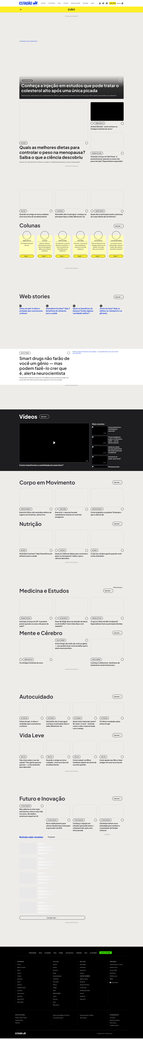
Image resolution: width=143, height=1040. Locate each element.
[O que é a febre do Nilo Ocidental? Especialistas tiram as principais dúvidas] (107, 606)
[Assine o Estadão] (112, 3)
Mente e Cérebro (25, 353)
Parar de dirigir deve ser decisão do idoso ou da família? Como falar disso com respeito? (98, 246)
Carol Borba (80, 240)
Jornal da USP (113, 970)
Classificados (83, 987)
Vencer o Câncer (63, 240)
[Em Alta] (100, 3)
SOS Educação (113, 976)
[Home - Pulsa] (71, 9)
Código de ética (19, 1020)
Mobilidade (56, 961)
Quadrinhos (83, 970)
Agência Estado (84, 979)
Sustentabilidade (57, 976)
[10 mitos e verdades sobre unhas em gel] (112, 709)
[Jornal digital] (106, 3)
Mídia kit (17, 1022)
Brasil (18, 970)
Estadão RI (82, 996)
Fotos (54, 1002)
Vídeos (54, 996)
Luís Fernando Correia (116, 240)
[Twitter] (119, 1033)
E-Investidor (48, 953)
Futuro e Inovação (27, 80)
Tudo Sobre (56, 982)
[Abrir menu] (20, 9)
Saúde (54, 973)
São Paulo (55, 970)
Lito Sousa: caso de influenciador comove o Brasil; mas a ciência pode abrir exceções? (116, 246)
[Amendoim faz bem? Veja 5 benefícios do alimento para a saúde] (35, 539)
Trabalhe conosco (114, 1025)
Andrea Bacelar (27, 240)
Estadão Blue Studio (85, 990)
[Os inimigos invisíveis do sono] (35, 648)
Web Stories (56, 1005)
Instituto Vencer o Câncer (116, 964)
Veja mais (117, 226)
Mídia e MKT (20, 999)
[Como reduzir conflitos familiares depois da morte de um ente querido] (85, 748)
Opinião (55, 964)
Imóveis (82, 993)
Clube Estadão (32, 953)
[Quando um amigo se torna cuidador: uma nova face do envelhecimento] (35, 199)
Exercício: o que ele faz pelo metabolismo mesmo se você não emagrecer (80, 246)
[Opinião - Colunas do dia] (103, 3)
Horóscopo (83, 967)
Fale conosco (113, 1022)
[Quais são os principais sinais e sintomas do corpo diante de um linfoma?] (107, 199)
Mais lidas (19, 996)
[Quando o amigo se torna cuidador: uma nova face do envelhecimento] (58, 748)
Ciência (19, 973)
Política (55, 967)
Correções (112, 1017)
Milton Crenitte (98, 240)
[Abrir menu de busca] (122, 9)
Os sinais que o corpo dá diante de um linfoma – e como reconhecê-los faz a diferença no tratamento (63, 247)
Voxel (54, 990)
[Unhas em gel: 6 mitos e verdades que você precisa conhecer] (31, 709)
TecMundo (79, 953)
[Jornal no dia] (116, 993)
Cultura (19, 976)
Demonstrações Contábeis (86, 1015)
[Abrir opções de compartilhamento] (120, 80)
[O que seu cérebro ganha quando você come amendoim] (107, 539)
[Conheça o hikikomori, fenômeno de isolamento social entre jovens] (107, 648)
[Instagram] (123, 1033)
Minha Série (20, 1002)
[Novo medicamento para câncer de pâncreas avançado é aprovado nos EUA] (58, 811)
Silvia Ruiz (44, 240)
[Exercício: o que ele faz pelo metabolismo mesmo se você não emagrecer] (71, 497)
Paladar (61, 953)
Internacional (20, 993)
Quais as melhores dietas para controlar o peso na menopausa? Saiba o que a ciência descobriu (44, 247)
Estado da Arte (113, 967)
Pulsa (55, 953)
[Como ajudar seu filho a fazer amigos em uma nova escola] (112, 748)
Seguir (26, 256)
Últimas (55, 984)
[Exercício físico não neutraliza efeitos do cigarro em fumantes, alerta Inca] (35, 497)
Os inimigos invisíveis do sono (27, 244)
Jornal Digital (93, 953)
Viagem (55, 987)
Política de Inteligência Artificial (61, 1015)
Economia (19, 990)
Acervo (19, 964)
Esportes (19, 984)
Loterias (82, 973)
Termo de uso (83, 1017)
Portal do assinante (115, 1020)
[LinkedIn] (127, 1033)
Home (40, 953)
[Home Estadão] (28, 3)
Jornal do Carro (70, 953)
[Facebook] (115, 1033)
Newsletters (83, 964)
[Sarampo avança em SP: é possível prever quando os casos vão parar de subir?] (35, 606)
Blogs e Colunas (21, 967)
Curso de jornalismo (58, 1017)
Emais (18, 982)
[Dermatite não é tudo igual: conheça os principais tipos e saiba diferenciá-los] (71, 199)
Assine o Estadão (105, 952)
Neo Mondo (113, 973)
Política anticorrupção (21, 1017)
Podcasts (55, 999)
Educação (19, 979)
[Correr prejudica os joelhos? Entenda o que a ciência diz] (107, 497)
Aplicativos (83, 999)
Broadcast (82, 982)
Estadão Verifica (21, 987)
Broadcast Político (84, 984)
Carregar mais (51, 918)
